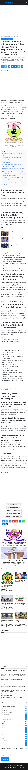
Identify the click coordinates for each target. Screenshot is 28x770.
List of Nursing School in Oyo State (18, 238)
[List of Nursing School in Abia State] (4, 233)
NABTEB (4, 745)
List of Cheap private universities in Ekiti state (21, 604)
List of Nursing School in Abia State (18, 232)
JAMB (3, 723)
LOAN (3, 734)
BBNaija (3, 727)
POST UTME (4, 708)
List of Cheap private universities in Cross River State (20, 582)
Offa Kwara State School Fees (14, 516)
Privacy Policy (21, 767)
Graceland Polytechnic (14, 507)
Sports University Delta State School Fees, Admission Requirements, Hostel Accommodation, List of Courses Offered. (7, 607)
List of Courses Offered (14, 513)
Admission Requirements (14, 504)
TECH (3, 725)
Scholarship (4, 740)
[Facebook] (3, 521)
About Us (10, 767)
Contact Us (15, 767)
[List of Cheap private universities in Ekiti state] (21, 598)
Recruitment (4, 710)
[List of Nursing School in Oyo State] (4, 239)
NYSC (3, 736)
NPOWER (4, 721)
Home (3, 36)
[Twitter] (7, 521)
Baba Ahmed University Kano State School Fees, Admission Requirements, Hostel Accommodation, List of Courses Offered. (13, 676)
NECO (3, 742)
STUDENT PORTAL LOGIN (7, 719)
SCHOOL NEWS (5, 729)
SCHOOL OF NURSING (7, 717)
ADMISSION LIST (5, 714)
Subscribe (5, 759)
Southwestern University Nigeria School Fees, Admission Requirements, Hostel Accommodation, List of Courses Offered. (7, 624)
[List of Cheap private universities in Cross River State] (21, 575)
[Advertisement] (14, 20)
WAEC (3, 738)
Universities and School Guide (11, 36)
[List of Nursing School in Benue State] (4, 245)
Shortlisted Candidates (7, 712)
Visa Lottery (4, 732)
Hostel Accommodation (14, 510)
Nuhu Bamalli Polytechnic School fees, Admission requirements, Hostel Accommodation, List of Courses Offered (21, 624)
